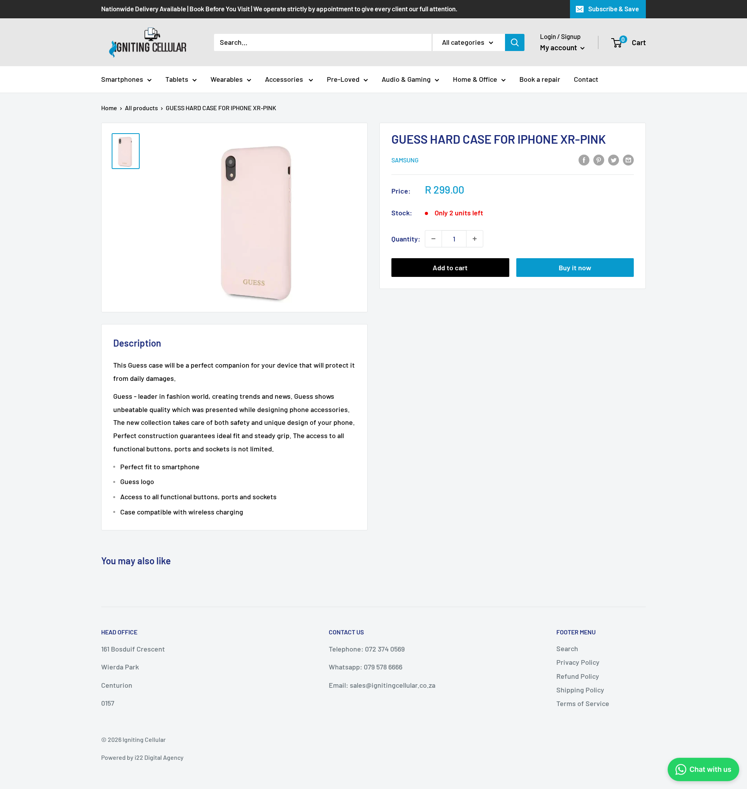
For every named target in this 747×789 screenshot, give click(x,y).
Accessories (285, 79)
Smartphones (122, 79)
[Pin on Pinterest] (598, 159)
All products (141, 107)
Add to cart (450, 267)
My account (559, 47)
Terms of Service (582, 703)
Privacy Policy (578, 662)
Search (567, 648)
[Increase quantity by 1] (474, 239)
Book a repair (539, 79)
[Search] (514, 42)
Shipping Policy (580, 689)
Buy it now (575, 267)
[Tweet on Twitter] (613, 159)
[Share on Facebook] (584, 159)
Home (109, 107)
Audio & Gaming (406, 79)
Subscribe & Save (613, 8)
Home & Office (475, 79)
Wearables (226, 79)
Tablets (176, 79)
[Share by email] (628, 159)
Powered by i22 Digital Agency (142, 757)
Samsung (405, 160)
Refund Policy (577, 676)
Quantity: (405, 238)
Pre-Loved (343, 79)
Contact (586, 79)
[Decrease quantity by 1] (433, 239)
